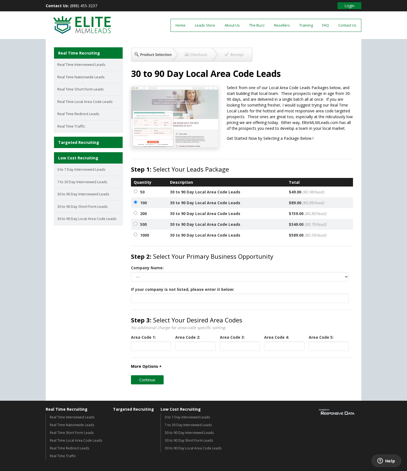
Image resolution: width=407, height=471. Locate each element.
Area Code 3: (232, 337)
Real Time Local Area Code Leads (85, 101)
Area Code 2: (187, 337)
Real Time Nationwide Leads (81, 76)
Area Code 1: (143, 337)
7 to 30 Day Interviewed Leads (82, 181)
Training (306, 25)
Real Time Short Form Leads (80, 89)
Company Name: (147, 267)
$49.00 (306, 192)
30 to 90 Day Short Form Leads (82, 206)
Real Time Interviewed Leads (81, 64)
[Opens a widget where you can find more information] (386, 461)
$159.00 (307, 213)
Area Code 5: (321, 337)
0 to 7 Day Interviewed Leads (81, 169)
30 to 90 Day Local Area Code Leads (87, 218)
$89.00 (306, 202)
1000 (144, 235)
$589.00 (307, 235)
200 (143, 213)
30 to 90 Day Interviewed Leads (83, 193)
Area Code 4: (276, 337)
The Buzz (257, 25)
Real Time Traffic (71, 126)
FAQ (325, 25)
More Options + (146, 366)
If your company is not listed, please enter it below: (182, 289)
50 (142, 192)
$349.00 (307, 224)
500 (143, 224)
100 (143, 202)
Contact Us (347, 25)
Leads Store (205, 25)
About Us (232, 25)
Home (181, 25)
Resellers (282, 25)
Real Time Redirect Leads (78, 113)
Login (349, 5)
